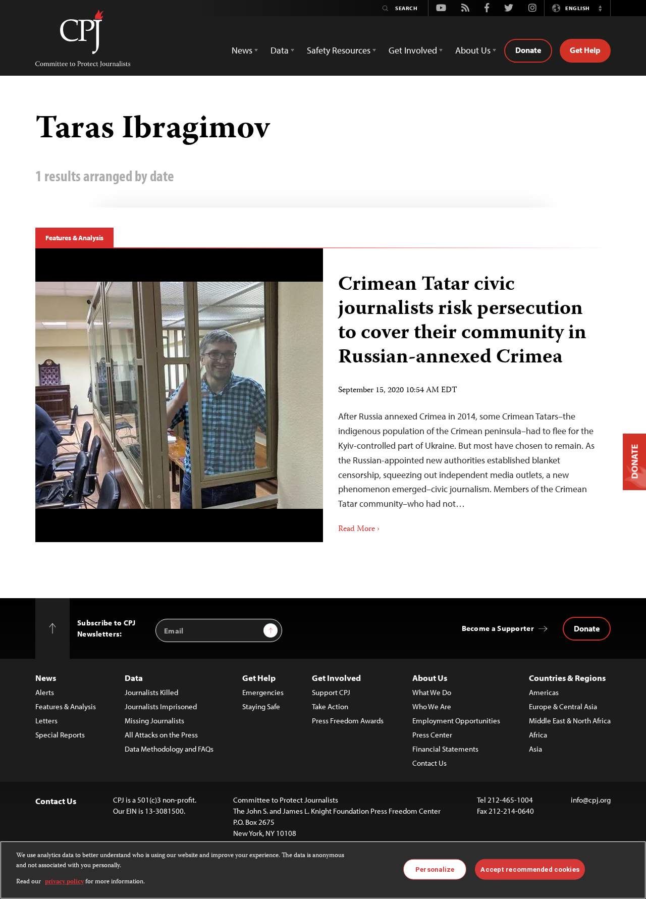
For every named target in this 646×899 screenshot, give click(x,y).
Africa (538, 734)
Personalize (434, 869)
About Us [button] (473, 50)
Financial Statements (445, 749)
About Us (429, 677)
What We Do (431, 692)
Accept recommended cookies (529, 869)
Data (134, 677)
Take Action (330, 706)
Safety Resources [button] (338, 50)
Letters (46, 720)
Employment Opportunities (456, 720)
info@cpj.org (591, 800)
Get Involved (336, 677)
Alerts (44, 692)
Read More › (359, 529)
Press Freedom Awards (348, 720)
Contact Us (429, 763)
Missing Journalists (154, 720)
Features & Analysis (74, 237)
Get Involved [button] (413, 50)
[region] (323, 870)
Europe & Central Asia (563, 706)
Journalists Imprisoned (161, 706)
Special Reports (60, 734)
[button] (600, 8)
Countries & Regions (567, 677)
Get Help (585, 50)
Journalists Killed (151, 692)
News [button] (242, 50)
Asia (535, 749)
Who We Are (431, 706)
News (45, 677)
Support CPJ (331, 692)
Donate (528, 50)
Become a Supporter (498, 628)
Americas (544, 692)
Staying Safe (261, 706)
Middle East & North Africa (570, 720)
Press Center (432, 734)
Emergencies (263, 692)
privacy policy (64, 882)
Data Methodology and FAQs (169, 749)
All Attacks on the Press (161, 734)
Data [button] (280, 50)
